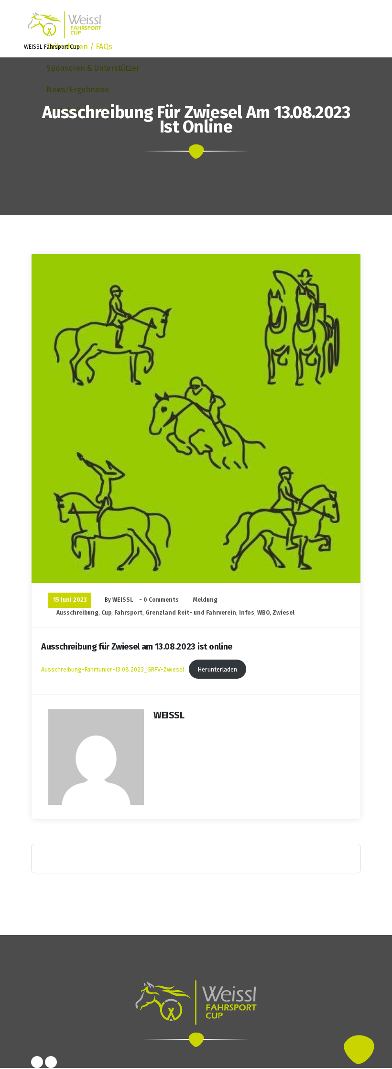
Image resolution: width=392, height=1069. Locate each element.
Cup (106, 612)
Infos (246, 612)
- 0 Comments (159, 599)
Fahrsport (128, 612)
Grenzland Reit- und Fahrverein (190, 612)
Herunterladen (217, 669)
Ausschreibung (77, 612)
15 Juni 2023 (70, 599)
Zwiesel (283, 612)
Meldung (205, 599)
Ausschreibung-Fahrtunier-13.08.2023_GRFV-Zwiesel (112, 669)
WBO (263, 612)
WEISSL (122, 599)
